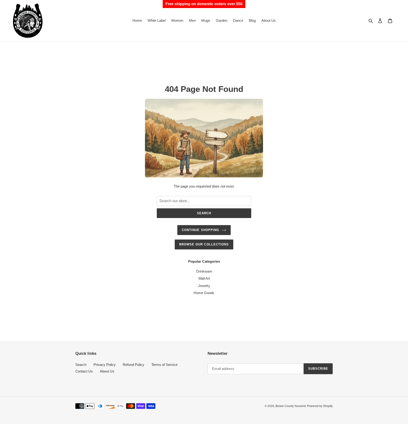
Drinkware (204, 271)
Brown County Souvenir (291, 406)
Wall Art (204, 278)
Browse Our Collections (204, 244)
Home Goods (204, 293)
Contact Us (84, 371)
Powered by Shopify (320, 406)
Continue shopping (200, 230)
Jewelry (204, 286)
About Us (107, 371)
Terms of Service (164, 365)
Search (204, 213)
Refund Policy (133, 365)
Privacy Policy (105, 365)
